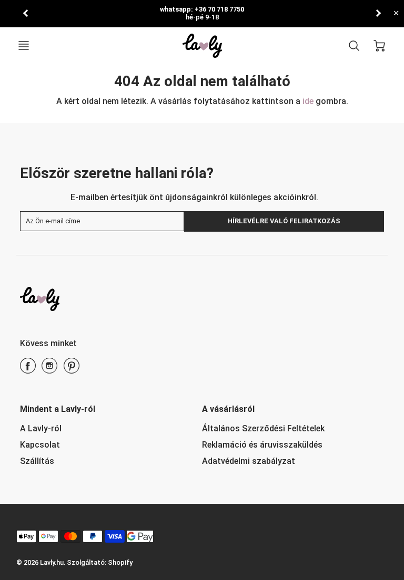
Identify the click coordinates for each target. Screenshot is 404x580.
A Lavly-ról (41, 428)
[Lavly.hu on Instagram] (49, 370)
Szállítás (37, 461)
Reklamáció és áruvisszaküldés (262, 445)
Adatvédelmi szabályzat (248, 461)
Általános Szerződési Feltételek (263, 428)
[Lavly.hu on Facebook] (28, 370)
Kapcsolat (40, 445)
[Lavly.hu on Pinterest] (71, 370)
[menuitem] (103, 428)
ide (309, 101)
